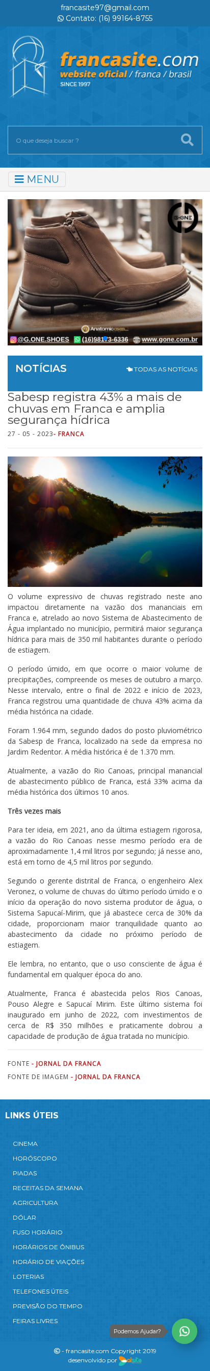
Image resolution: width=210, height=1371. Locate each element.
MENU (41, 179)
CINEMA (25, 1143)
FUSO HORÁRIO (38, 1232)
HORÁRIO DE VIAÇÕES (48, 1262)
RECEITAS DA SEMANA (48, 1188)
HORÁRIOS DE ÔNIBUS (48, 1247)
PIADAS (25, 1173)
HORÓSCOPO (35, 1158)
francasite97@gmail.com (105, 7)
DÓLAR (24, 1217)
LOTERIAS (28, 1276)
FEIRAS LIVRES (35, 1321)
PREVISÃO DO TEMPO (48, 1306)
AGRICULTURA (35, 1202)
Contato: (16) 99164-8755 (108, 18)
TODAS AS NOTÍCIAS (165, 369)
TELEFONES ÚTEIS (40, 1291)
